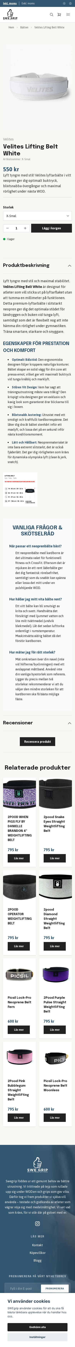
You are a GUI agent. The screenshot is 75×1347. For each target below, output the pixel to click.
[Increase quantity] (25, 228)
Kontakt (37, 1245)
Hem (11, 27)
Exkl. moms (28, 3)
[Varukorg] (59, 14)
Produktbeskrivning (26, 265)
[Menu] (68, 14)
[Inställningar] (64, 3)
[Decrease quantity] (7, 228)
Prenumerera (55, 1288)
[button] (65, 89)
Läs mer (19, 858)
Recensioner (18, 723)
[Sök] (51, 14)
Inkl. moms (10, 3)
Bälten (24, 27)
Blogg (37, 1260)
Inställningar (37, 1337)
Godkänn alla (37, 1327)
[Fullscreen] (37, 87)
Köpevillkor (38, 1252)
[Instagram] (37, 1223)
